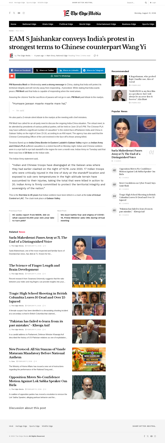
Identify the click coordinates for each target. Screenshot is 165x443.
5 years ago (135, 85)
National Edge (29, 24)
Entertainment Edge (106, 24)
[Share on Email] (12, 76)
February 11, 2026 (33, 274)
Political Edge (66, 24)
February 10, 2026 (34, 389)
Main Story (20, 31)
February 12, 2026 (33, 246)
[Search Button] (145, 2)
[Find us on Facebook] (9, 13)
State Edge (47, 24)
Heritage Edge (19, 2)
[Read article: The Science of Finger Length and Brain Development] (89, 276)
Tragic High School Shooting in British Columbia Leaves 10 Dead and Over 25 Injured (38, 297)
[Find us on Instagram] (24, 13)
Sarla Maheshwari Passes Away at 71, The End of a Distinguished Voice (127, 154)
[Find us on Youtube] (19, 13)
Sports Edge (31, 2)
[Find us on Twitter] (14, 13)
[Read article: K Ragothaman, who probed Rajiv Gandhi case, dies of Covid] (119, 80)
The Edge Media (23, 56)
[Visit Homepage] (82, 13)
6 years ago (39, 56)
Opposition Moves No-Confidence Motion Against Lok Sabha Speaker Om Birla (38, 381)
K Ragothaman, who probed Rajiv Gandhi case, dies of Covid (142, 79)
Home (13, 24)
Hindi (11, 2)
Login (153, 2)
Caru (13, 361)
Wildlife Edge (43, 2)
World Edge (84, 24)
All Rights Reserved (36, 436)
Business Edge (129, 24)
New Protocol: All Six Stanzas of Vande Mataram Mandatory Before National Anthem (37, 353)
